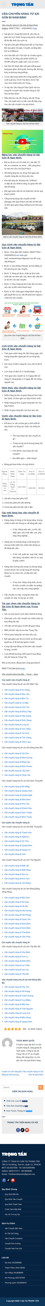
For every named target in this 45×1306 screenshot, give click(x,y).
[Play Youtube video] (22, 141)
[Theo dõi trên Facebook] (18, 1130)
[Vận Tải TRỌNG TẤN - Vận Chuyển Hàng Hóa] (22, 4)
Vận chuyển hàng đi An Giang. (17, 690)
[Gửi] (40, 1087)
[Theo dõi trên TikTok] (23, 1130)
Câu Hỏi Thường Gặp (12, 1214)
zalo (35, 28)
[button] (4, 4)
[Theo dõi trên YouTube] (27, 1130)
